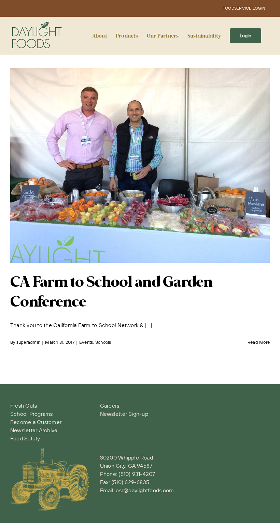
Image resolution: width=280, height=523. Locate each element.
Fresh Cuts (23, 405)
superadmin (28, 342)
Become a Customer (35, 422)
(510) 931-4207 (136, 473)
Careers (110, 405)
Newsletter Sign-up (124, 413)
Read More (259, 342)
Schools (103, 342)
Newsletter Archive (33, 430)
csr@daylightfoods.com (145, 490)
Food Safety (25, 438)
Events (86, 342)
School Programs (31, 413)
